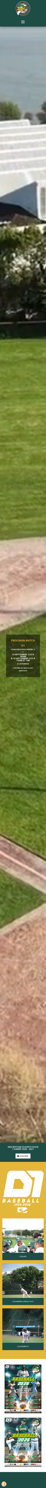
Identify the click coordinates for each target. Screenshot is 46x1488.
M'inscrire (23, 1156)
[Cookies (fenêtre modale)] (4, 1484)
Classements (23, 1346)
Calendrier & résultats (22, 1301)
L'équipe (22, 1256)
